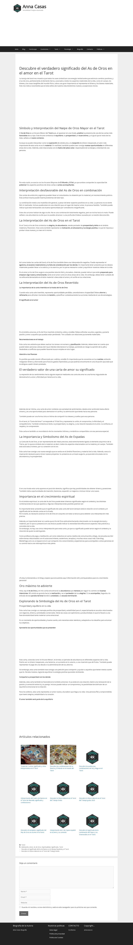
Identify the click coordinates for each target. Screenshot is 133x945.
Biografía (80, 49)
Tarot (56, 49)
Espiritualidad (46, 847)
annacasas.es (88, 930)
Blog (23, 49)
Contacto (90, 49)
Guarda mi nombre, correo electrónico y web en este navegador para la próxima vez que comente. (59, 907)
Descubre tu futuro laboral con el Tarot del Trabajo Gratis (63, 799)
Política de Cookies (56, 937)
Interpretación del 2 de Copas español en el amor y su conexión (63, 831)
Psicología (67, 49)
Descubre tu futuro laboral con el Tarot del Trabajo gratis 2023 (92, 799)
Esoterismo (44, 49)
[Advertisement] (66, 30)
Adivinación (25, 847)
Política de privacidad (57, 934)
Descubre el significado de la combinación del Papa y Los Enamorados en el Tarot (88, 832)
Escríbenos (72, 930)
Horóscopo (33, 49)
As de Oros (37, 847)
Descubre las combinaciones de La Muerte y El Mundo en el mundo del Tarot (62, 768)
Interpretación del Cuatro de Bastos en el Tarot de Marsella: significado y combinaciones (34, 800)
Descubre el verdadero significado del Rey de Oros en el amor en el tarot (33, 831)
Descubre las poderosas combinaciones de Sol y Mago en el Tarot (90, 768)
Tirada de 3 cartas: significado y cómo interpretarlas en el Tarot (33, 767)
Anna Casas (34, 6)
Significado (54, 847)
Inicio (16, 49)
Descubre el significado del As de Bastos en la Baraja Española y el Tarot (45, 849)
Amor (31, 847)
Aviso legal (53, 930)
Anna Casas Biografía (20, 930)
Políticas (99, 49)
